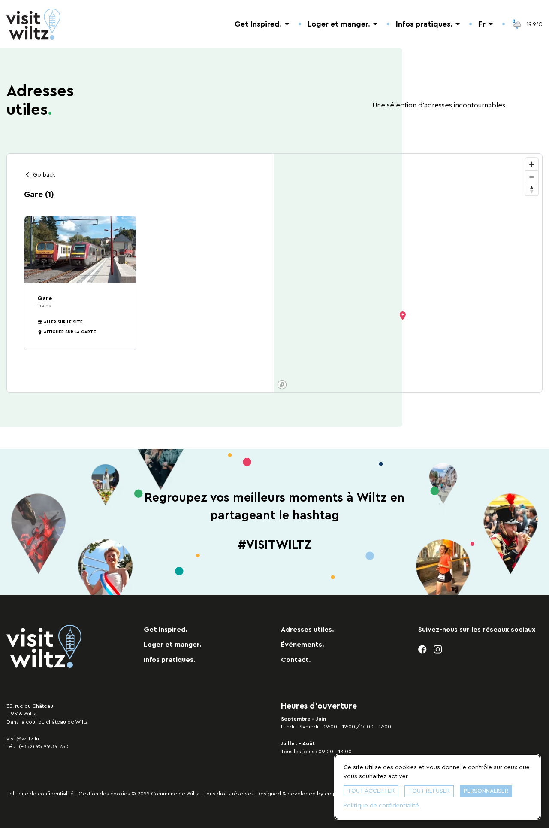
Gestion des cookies (104, 793)
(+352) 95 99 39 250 (44, 746)
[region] (408, 273)
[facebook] (422, 649)
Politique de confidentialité (40, 793)
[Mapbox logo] (282, 385)
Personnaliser (486, 791)
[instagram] (438, 649)
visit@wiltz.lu (22, 738)
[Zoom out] (531, 176)
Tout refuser (429, 791)
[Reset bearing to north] (531, 189)
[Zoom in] (531, 164)
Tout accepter (371, 791)
